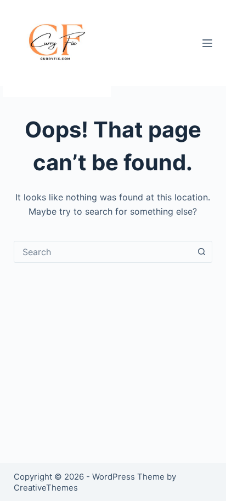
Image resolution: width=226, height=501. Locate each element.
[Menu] (207, 43)
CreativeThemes (46, 487)
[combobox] (102, 252)
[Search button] (201, 251)
